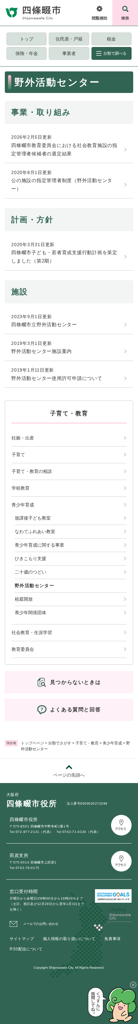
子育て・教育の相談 (32, 471)
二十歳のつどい (30, 572)
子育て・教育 (87, 743)
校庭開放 (24, 599)
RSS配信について (26, 949)
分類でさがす (59, 743)
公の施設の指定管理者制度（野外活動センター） (61, 184)
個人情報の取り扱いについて (69, 938)
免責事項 (112, 938)
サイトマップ (22, 938)
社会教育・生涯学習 (32, 632)
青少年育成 (112, 743)
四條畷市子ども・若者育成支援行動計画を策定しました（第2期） (64, 256)
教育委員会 (23, 649)
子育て (18, 454)
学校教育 (21, 488)
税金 (111, 39)
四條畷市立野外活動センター (44, 324)
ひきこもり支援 (30, 558)
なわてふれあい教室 (35, 531)
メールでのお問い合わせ (40, 924)
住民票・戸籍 (69, 39)
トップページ (32, 743)
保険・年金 (26, 53)
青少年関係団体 (30, 612)
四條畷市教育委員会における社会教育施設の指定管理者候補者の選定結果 (64, 149)
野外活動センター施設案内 (41, 351)
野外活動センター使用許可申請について (56, 378)
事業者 (69, 53)
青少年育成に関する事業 (39, 545)
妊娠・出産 (23, 437)
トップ (26, 39)
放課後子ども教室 (33, 518)
